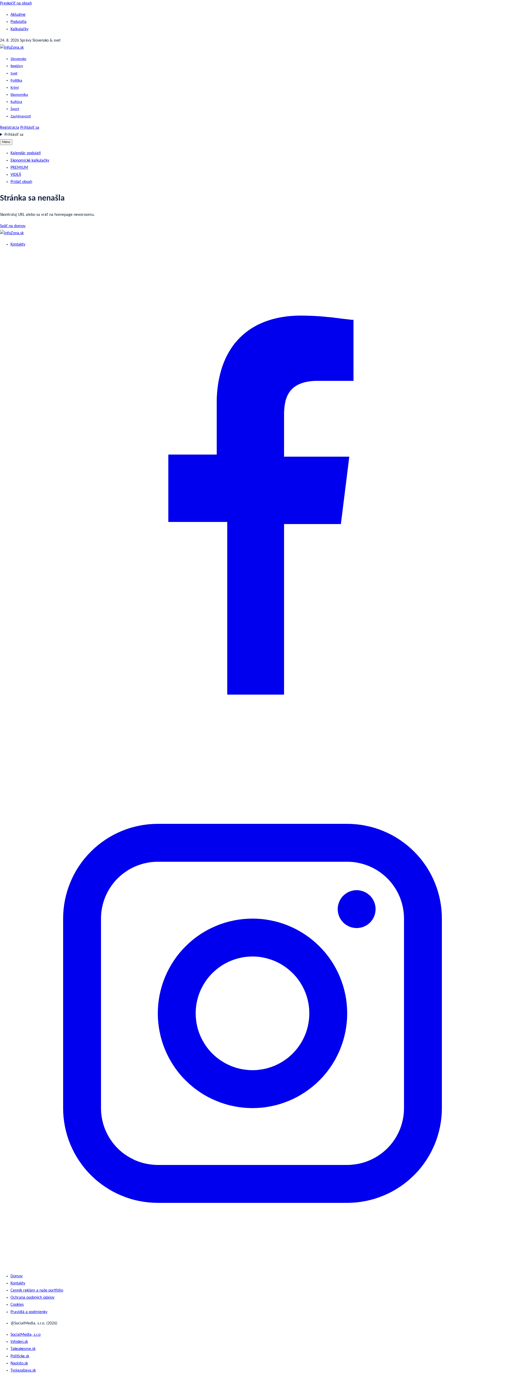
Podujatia (19, 22)
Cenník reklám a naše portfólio (37, 1290)
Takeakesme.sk (23, 1349)
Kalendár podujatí (26, 153)
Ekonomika (19, 95)
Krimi (15, 88)
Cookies (17, 1305)
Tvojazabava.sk (23, 1370)
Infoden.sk (19, 1342)
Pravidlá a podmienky (29, 1312)
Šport (15, 109)
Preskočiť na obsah (16, 3)
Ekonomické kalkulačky (30, 160)
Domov (17, 1276)
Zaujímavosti (21, 116)
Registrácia (9, 128)
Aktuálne (18, 15)
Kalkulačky (19, 29)
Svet (14, 74)
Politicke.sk (20, 1356)
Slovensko (18, 59)
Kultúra (16, 102)
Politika (16, 81)
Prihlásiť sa (29, 128)
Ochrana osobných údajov (32, 1298)
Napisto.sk (19, 1363)
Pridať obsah (21, 182)
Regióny (17, 66)
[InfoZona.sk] (12, 48)
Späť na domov (13, 226)
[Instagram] (252, 1265)
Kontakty (18, 244)
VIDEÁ (16, 175)
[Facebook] (252, 757)
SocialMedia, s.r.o (26, 1335)
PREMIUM (19, 168)
